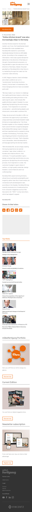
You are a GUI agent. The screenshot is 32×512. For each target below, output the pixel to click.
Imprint (4, 488)
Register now (7, 463)
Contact (4, 486)
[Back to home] (16, 4)
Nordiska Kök (6, 199)
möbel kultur (5, 480)
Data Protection (6, 490)
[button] (28, 4)
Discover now (7, 376)
